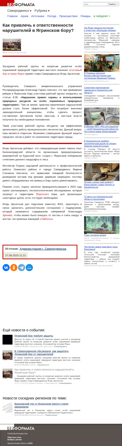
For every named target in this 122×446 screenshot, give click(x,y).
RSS (31, 443)
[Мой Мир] (29, 267)
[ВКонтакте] (6, 267)
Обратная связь (14, 437)
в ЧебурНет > (102, 16)
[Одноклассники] (13, 267)
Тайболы (46, 219)
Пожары (85, 16)
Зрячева (7, 215)
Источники (37, 16)
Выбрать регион (14, 440)
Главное (12, 16)
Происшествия (68, 16)
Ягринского (42, 194)
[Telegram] (21, 267)
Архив (24, 16)
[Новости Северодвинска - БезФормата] (18, 3)
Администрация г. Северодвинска (43, 248)
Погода (51, 16)
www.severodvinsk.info (17, 53)
